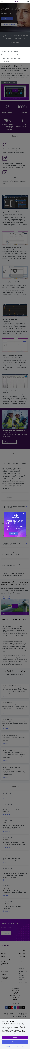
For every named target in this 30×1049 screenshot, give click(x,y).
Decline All (15, 1042)
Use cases (13, 55)
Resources (13, 58)
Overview (3, 51)
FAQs (18, 55)
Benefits (10, 51)
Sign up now (13, 533)
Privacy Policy (9, 1046)
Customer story (5, 55)
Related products (5, 58)
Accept (15, 1037)
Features (16, 51)
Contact (20, 58)
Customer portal (5, 61)
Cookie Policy (20, 1046)
